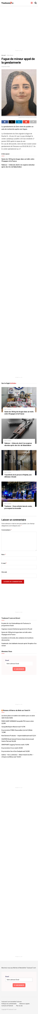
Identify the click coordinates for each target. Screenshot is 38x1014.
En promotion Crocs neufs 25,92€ (12, 748)
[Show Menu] (32, 3)
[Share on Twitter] (12, 121)
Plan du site (19, 1005)
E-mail (4, 563)
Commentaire (6, 530)
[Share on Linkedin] (19, 121)
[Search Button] (36, 3)
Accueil (3, 55)
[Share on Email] (26, 121)
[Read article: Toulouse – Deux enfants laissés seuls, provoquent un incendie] (19, 494)
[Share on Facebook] (4, 121)
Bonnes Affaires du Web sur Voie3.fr (16, 710)
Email (7, 660)
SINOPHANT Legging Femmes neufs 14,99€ (15, 744)
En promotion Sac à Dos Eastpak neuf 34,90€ (15, 751)
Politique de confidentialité (8, 1003)
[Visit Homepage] (7, 3)
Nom (3, 554)
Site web (4, 572)
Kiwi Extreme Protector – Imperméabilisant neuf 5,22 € (18, 735)
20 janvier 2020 (5, 66)
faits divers (10, 55)
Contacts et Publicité (7, 1005)
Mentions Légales (24, 1003)
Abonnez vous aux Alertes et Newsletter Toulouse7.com (18, 968)
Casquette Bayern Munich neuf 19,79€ (13, 727)
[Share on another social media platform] (33, 121)
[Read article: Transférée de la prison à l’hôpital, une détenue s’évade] (19, 462)
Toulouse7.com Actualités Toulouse (11, 1001)
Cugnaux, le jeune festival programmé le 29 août (16, 629)
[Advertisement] (19, 27)
